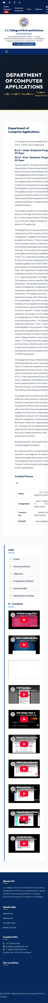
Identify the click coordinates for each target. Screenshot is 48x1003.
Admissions (8, 918)
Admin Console (9, 927)
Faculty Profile (20, 588)
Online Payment (7, 9)
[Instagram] (9, 2)
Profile (16, 559)
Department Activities (23, 596)
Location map (9, 922)
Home (7, 94)
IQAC (29, 9)
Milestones (8, 913)
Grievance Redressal (19, 9)
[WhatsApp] (20, 2)
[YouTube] (4, 2)
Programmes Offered (23, 581)
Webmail (38, 9)
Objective (18, 574)
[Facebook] (14, 2)
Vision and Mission (21, 566)
